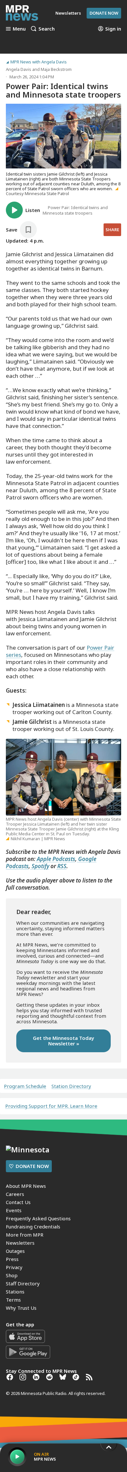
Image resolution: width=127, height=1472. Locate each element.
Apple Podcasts (55, 859)
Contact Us (18, 1202)
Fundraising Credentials (33, 1226)
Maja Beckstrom (56, 69)
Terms (13, 1299)
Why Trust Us (21, 1308)
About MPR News (26, 1186)
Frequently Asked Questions (38, 1218)
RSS (61, 866)
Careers (15, 1194)
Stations (15, 1291)
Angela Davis (18, 69)
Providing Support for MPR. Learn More (51, 1106)
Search (46, 28)
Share (112, 229)
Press (12, 1259)
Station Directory (71, 1086)
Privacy (14, 1267)
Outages (15, 1251)
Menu (19, 28)
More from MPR (24, 1234)
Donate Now (104, 13)
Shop (12, 1275)
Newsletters (20, 1243)
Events (13, 1210)
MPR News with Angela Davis (38, 62)
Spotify (39, 866)
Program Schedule (25, 1086)
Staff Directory (23, 1283)
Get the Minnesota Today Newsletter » (63, 1041)
